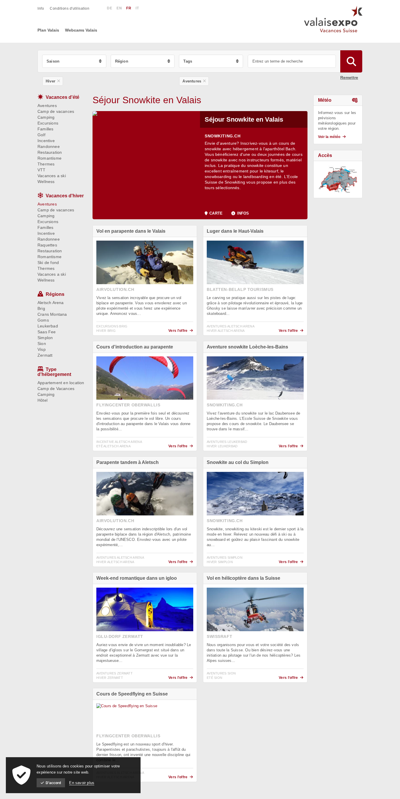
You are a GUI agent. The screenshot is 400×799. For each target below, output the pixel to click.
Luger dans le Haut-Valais (235, 231)
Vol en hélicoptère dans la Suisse (243, 578)
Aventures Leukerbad (227, 441)
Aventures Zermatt (114, 673)
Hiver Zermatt (109, 677)
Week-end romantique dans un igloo (136, 578)
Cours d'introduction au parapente (134, 346)
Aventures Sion (221, 673)
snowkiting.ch (223, 136)
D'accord (53, 783)
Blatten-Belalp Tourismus (240, 289)
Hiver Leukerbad (222, 446)
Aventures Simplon (224, 557)
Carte (216, 213)
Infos (243, 213)
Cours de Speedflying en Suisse (132, 693)
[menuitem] (43, 8)
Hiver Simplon (220, 562)
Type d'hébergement (54, 372)
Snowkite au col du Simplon (238, 462)
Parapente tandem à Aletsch (127, 462)
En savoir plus (81, 783)
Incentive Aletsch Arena (119, 441)
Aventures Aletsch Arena (230, 326)
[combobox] (74, 61)
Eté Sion (214, 677)
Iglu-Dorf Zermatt (119, 636)
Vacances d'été (62, 97)
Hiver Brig (106, 330)
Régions (55, 294)
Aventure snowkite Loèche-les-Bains (247, 346)
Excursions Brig (112, 326)
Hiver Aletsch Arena (226, 330)
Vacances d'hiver (65, 195)
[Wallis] (338, 179)
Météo (324, 100)
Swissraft (219, 636)
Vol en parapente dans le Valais (130, 231)
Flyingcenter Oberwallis (128, 405)
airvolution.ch (115, 289)
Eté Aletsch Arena (113, 446)
